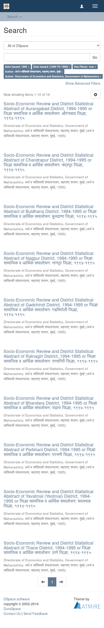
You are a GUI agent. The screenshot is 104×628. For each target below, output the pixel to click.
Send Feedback (35, 613)
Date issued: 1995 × (17, 66)
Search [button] (13, 16)
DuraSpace (12, 608)
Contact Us (12, 613)
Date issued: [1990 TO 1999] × (51, 66)
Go (95, 57)
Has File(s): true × (85, 66)
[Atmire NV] (87, 604)
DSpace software (17, 598)
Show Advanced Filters (82, 83)
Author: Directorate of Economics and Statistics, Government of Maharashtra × (53, 76)
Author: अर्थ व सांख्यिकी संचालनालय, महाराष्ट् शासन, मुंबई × (34, 71)
